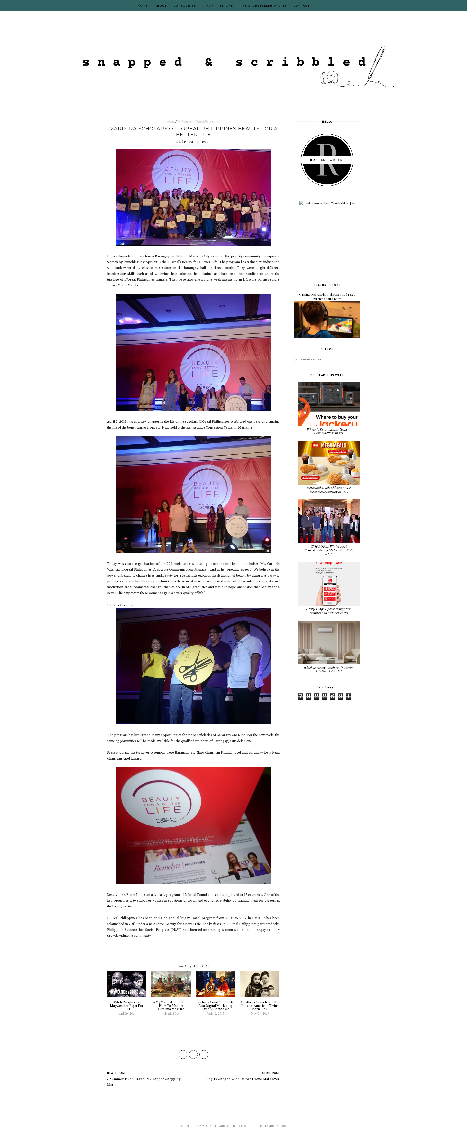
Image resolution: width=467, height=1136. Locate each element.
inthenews (185, 121)
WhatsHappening (207, 121)
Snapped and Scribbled (223, 1126)
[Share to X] (193, 1054)
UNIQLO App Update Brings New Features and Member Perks (328, 611)
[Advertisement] (330, 243)
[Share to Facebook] (183, 1054)
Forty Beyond (220, 5)
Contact (301, 5)
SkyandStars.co (274, 1126)
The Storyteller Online (263, 5)
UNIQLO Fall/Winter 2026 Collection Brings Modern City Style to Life (329, 550)
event (170, 121)
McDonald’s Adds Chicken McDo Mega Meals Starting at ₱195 (329, 490)
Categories (185, 5)
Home (143, 5)
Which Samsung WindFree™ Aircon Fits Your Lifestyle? (329, 669)
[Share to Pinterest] (203, 1054)
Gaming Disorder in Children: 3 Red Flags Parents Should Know (327, 297)
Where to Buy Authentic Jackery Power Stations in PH (328, 431)
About (161, 5)
